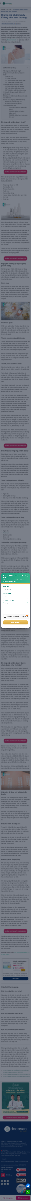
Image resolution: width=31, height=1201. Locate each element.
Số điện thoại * (7, 593)
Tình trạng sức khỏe (8, 601)
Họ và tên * (6, 586)
